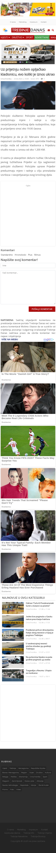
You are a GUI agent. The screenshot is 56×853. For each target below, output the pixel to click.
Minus (37, 254)
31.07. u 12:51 (44, 652)
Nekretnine (42, 37)
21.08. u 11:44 (44, 609)
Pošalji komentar (42, 309)
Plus (30, 254)
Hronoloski (20, 254)
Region (24, 773)
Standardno (7, 254)
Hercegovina (23, 768)
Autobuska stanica (12, 833)
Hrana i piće (29, 781)
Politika (14, 777)
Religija (5, 777)
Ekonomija (23, 777)
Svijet (31, 773)
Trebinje (13, 768)
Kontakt (43, 22)
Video (18, 789)
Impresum (34, 22)
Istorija (33, 785)
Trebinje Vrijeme (45, 833)
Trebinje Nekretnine (18, 836)
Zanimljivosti (17, 781)
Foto (12, 789)
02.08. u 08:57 (44, 638)
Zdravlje (40, 781)
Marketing (23, 22)
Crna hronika (6, 79)
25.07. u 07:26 (44, 663)
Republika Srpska (38, 768)
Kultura (48, 773)
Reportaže (24, 785)
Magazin (5, 781)
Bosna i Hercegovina (10, 773)
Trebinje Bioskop (38, 836)
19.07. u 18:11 (44, 676)
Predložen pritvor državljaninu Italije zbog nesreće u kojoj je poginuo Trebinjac (40, 632)
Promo (5, 789)
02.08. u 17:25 (44, 622)
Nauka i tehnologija (10, 785)
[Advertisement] (28, 215)
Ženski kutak (43, 785)
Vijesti (5, 37)
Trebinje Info (28, 833)
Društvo (17, 37)
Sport (29, 37)
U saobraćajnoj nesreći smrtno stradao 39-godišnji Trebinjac (38, 646)
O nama (13, 22)
